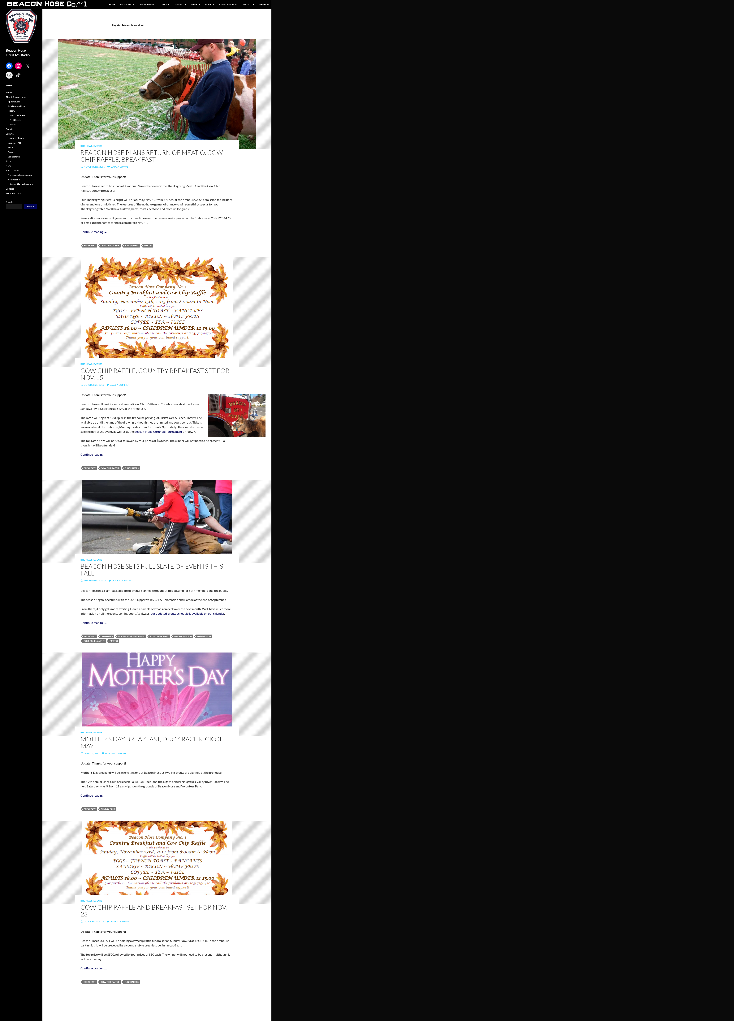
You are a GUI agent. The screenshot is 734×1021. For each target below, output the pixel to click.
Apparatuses (14, 101)
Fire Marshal (14, 179)
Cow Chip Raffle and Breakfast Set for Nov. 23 (153, 910)
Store (208, 4)
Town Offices (226, 4)
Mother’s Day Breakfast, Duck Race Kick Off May (153, 742)
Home (112, 4)
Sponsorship (14, 156)
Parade (11, 152)
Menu (11, 147)
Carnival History (16, 138)
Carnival (179, 4)
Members (264, 4)
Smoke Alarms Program (21, 184)
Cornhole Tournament (131, 636)
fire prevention (183, 636)
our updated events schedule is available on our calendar (187, 613)
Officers (12, 124)
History (11, 110)
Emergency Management (20, 175)
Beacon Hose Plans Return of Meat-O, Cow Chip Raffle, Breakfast (151, 156)
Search (9, 202)
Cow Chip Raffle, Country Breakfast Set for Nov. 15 (154, 374)
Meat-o (148, 245)
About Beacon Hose (16, 97)
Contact (246, 4)
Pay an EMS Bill (148, 4)
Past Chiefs (15, 119)
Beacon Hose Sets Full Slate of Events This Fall (151, 569)
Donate (165, 4)
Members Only (13, 193)
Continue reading (93, 232)
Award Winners (17, 115)
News (194, 4)
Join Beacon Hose (16, 106)
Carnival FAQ (14, 142)
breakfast (90, 245)
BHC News (86, 145)
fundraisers (132, 245)
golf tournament (94, 641)
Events (97, 145)
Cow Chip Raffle (110, 245)
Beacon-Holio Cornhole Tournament (158, 431)
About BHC (126, 4)
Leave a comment (121, 166)
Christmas (107, 636)
